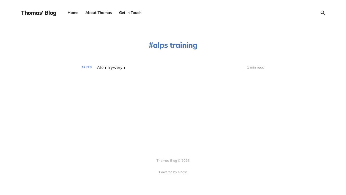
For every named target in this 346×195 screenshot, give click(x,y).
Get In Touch (130, 12)
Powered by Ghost (173, 172)
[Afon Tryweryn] (173, 67)
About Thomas (98, 12)
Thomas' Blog (38, 12)
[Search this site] (322, 13)
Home (73, 12)
